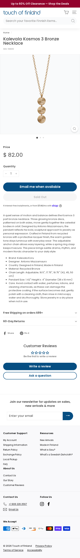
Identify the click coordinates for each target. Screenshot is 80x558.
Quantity (9, 166)
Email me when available (40, 187)
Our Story (8, 480)
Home (6, 32)
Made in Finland (49, 444)
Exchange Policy (12, 454)
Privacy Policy (44, 546)
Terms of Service (13, 550)
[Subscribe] (68, 416)
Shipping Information (15, 444)
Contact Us (9, 475)
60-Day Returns (14, 321)
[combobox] (40, 21)
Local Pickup (10, 459)
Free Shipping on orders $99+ (23, 313)
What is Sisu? (47, 449)
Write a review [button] (40, 366)
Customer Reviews (13, 485)
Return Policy (10, 449)
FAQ (5, 464)
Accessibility (34, 550)
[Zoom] (74, 128)
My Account (10, 440)
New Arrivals (47, 440)
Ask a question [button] (40, 375)
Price (6, 147)
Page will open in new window (42, 504)
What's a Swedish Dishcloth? (56, 454)
